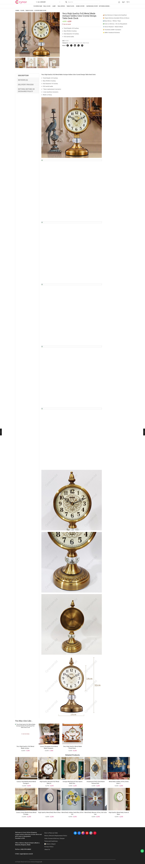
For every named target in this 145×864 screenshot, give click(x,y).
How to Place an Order (51, 833)
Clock (22, 10)
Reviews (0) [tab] (23, 80)
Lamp (54, 6)
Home (17, 10)
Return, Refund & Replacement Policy (55, 835)
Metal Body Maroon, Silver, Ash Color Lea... (95, 813)
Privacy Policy (48, 846)
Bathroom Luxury (92, 6)
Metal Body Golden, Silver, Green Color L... (119, 782)
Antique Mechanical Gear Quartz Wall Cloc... (72, 782)
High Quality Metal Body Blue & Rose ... (49, 813)
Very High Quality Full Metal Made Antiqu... (25, 747)
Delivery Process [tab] (26, 84)
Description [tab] (23, 75)
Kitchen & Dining (104, 6)
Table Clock (70, 6)
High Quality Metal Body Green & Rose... (119, 813)
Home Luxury (80, 6)
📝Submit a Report (50, 844)
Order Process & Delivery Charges (54, 838)
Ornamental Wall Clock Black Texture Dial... (96, 782)
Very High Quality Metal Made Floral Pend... (72, 747)
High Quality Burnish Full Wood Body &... (49, 782)
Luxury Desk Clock (40, 10)
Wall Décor (61, 6)
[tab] (28, 75)
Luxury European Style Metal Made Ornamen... (49, 747)
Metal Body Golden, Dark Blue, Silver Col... (72, 813)
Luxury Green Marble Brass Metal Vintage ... (26, 813)
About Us (47, 849)
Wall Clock (46, 6)
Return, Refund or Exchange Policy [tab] (26, 90)
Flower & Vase (38, 6)
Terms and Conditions (51, 841)
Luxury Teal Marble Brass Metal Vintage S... (26, 782)
